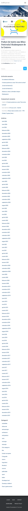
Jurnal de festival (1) (7, 88)
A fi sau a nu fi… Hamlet (15, 107)
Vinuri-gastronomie (7, 486)
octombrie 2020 (6, 268)
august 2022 (5, 205)
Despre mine (9, 503)
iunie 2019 (4, 301)
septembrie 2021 (6, 238)
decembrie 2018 (6, 319)
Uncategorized (6, 480)
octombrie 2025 (6, 136)
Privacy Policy (18, 503)
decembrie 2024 (6, 151)
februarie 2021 (5, 259)
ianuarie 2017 (5, 379)
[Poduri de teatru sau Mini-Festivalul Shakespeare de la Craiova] (14, 27)
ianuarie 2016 (5, 409)
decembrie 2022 (6, 193)
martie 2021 (5, 256)
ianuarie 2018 (5, 352)
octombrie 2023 (6, 175)
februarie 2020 (5, 280)
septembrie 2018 (6, 328)
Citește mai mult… (18, 61)
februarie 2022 (5, 223)
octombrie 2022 (6, 199)
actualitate (4, 423)
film (3, 450)
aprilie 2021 (5, 253)
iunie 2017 (4, 370)
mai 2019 (4, 304)
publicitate (4, 471)
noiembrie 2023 (6, 172)
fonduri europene (6, 453)
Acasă (8, 499)
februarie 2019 (5, 313)
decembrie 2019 (6, 286)
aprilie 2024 (5, 163)
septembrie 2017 (6, 364)
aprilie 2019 (5, 307)
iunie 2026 (4, 124)
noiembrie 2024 (6, 154)
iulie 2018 (4, 334)
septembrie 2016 (6, 385)
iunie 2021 (4, 247)
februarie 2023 (5, 190)
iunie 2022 (4, 211)
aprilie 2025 (5, 142)
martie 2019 (5, 310)
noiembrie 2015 (6, 415)
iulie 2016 (4, 391)
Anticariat (4, 426)
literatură (4, 465)
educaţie (4, 444)
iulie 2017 (4, 367)
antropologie (5, 429)
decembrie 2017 (6, 355)
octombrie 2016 (6, 382)
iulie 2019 (4, 298)
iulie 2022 (4, 208)
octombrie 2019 (6, 292)
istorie (3, 459)
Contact (19, 499)
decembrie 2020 (6, 265)
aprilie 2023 (5, 184)
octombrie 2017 (6, 361)
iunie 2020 (4, 274)
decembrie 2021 (6, 229)
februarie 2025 (5, 148)
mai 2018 (4, 340)
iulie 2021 (4, 244)
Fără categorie (5, 447)
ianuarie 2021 (5, 262)
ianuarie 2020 (5, 283)
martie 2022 (5, 220)
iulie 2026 (4, 121)
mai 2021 (4, 250)
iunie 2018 (4, 337)
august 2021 (5, 241)
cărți (3, 438)
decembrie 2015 (6, 412)
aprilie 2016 (5, 400)
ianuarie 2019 (5, 316)
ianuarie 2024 (5, 169)
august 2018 (5, 331)
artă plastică (5, 435)
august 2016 (5, 388)
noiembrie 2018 (6, 322)
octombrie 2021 (6, 235)
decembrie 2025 (6, 133)
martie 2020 (5, 277)
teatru (3, 39)
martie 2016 (5, 403)
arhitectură (5, 432)
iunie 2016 (4, 394)
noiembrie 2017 (6, 358)
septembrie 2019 (6, 295)
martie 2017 (5, 373)
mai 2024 (4, 160)
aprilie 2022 (5, 217)
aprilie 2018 (5, 343)
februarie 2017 (5, 376)
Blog (13, 499)
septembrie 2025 (6, 139)
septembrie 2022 (6, 202)
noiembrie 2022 (6, 196)
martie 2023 (5, 187)
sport (3, 474)
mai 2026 (4, 127)
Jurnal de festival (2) (7, 85)
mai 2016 (4, 397)
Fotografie (4, 456)
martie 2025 (5, 145)
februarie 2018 (5, 349)
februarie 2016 (5, 406)
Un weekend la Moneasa (8, 79)
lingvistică (4, 462)
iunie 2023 (4, 181)
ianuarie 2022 (5, 226)
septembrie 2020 (6, 271)
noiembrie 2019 (6, 289)
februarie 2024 (5, 166)
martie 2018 (5, 346)
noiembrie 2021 (6, 232)
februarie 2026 (5, 130)
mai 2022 (4, 214)
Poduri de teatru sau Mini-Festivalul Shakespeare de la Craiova (13, 45)
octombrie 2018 (6, 325)
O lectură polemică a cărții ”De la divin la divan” (14, 82)
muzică (4, 468)
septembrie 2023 (6, 178)
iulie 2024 (4, 157)
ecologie (4, 441)
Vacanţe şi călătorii (7, 483)
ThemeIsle (19, 507)
